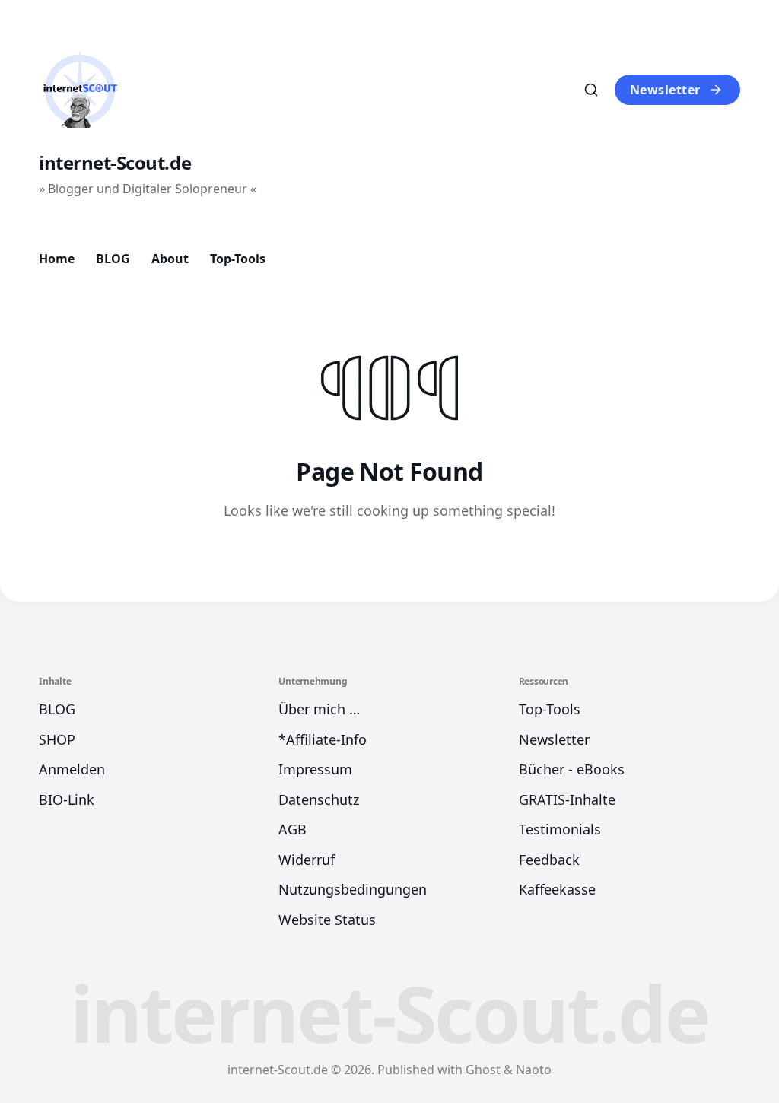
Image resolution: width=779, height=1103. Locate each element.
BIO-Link (66, 799)
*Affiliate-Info (322, 739)
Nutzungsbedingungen (352, 889)
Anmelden (72, 769)
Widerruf (306, 859)
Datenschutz (318, 799)
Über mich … (319, 709)
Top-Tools (237, 258)
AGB (292, 829)
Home (57, 258)
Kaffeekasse (557, 889)
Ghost (483, 1069)
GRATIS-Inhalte (567, 799)
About (170, 258)
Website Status (327, 920)
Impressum (315, 769)
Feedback (549, 859)
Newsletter (665, 89)
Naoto (534, 1069)
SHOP (57, 739)
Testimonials (560, 829)
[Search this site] (591, 89)
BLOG (113, 258)
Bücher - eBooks (572, 769)
